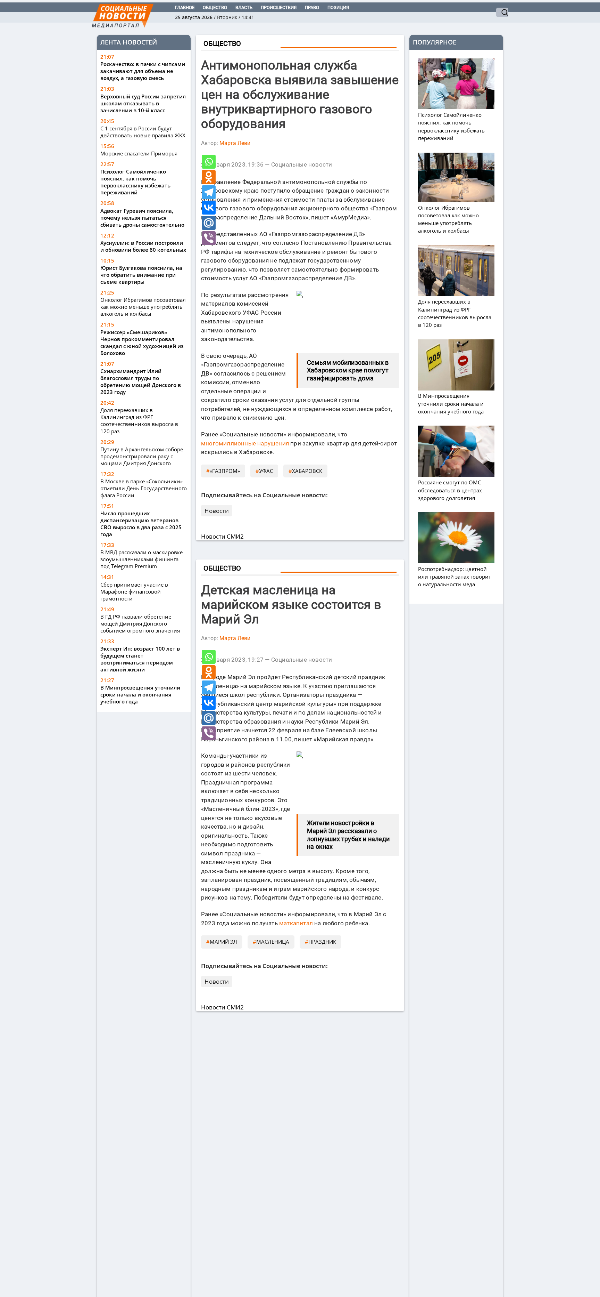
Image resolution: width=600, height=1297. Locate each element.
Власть (243, 7)
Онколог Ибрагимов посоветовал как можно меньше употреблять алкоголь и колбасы (143, 307)
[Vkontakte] (209, 208)
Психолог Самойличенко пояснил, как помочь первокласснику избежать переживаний (135, 182)
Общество (215, 7)
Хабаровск (307, 470)
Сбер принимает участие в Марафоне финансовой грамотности (134, 591)
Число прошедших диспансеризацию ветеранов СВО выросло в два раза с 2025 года (141, 524)
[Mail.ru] (209, 223)
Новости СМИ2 (222, 536)
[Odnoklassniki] (209, 177)
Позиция (338, 7)
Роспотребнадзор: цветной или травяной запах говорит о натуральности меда (454, 576)
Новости (217, 511)
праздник (322, 941)
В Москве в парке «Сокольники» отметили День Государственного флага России (143, 488)
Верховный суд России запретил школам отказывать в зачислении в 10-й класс (143, 103)
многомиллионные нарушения (245, 443)
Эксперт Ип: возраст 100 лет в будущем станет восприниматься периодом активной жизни (140, 659)
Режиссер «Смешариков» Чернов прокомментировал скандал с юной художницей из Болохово (142, 342)
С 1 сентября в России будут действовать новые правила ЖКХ (142, 132)
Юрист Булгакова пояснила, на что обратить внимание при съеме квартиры (141, 275)
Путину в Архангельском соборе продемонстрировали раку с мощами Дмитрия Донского (141, 456)
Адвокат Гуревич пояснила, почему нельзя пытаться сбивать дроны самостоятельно (142, 217)
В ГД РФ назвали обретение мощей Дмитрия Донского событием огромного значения (140, 623)
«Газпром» (225, 470)
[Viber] (209, 238)
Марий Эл (223, 941)
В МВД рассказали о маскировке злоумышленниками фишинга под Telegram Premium (141, 559)
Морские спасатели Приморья (138, 153)
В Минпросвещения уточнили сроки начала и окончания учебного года (140, 694)
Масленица (272, 941)
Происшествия (279, 7)
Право (312, 7)
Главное (184, 7)
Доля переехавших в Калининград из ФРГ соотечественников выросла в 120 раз (139, 421)
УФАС (266, 470)
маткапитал (296, 923)
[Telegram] (209, 192)
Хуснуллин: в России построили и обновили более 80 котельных (143, 246)
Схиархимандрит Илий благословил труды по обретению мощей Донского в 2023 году (140, 381)
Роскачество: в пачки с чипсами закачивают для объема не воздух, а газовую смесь (142, 71)
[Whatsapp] (209, 162)
